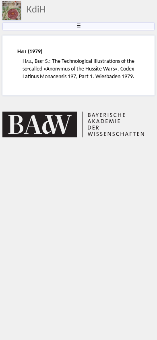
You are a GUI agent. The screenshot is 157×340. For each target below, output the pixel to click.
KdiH (36, 10)
